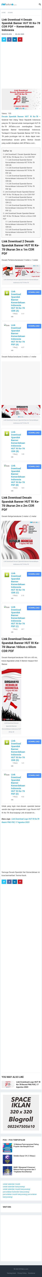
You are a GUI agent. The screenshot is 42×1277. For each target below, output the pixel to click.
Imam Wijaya (7, 34)
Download (34, 292)
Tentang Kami (11, 1273)
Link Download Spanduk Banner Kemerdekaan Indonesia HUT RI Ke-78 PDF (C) (20, 208)
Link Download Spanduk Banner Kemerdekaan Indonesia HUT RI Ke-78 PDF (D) (20, 232)
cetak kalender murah (11, 1184)
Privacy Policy (22, 1273)
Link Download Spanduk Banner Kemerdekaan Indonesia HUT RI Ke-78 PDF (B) (20, 186)
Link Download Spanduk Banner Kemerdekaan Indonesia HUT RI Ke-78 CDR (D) (20, 224)
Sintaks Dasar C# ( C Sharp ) (24, 1156)
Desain (10, 12)
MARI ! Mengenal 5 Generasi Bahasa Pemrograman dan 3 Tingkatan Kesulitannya (25, 1169)
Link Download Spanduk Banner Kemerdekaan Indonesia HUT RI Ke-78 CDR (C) (20, 200)
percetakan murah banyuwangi (15, 1194)
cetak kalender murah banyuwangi (16, 1189)
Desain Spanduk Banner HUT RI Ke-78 (20, 116)
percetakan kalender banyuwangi (16, 1192)
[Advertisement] (21, 65)
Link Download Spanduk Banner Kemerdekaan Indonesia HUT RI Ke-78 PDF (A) (20, 170)
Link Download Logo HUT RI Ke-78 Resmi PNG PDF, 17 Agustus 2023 (28, 1084)
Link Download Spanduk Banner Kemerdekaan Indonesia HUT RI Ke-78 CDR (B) (20, 178)
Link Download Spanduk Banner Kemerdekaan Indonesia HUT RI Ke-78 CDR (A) (20, 162)
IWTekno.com (23, 1269)
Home (4, 12)
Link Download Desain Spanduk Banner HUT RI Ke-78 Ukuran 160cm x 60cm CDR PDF (19, 216)
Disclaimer (31, 1273)
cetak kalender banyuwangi (14, 1187)
